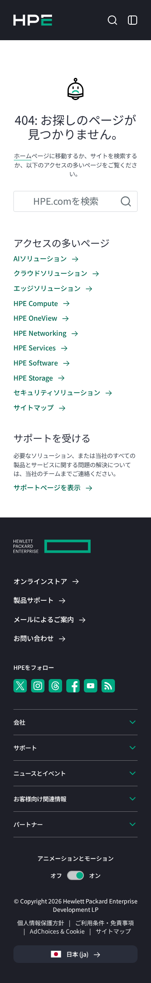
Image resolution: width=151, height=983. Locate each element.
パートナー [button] (28, 824)
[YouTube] (90, 685)
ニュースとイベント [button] (39, 773)
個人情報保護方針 (40, 923)
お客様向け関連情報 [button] (39, 798)
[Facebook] (73, 685)
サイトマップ (113, 931)
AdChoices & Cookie (57, 931)
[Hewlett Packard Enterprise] (32, 20)
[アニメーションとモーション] (75, 875)
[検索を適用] (126, 201)
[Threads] (55, 685)
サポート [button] (25, 747)
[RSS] (108, 685)
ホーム (22, 155)
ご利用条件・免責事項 (104, 923)
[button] (112, 19)
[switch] (75, 875)
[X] (20, 685)
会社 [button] (19, 722)
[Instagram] (37, 685)
